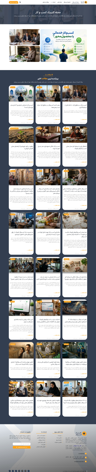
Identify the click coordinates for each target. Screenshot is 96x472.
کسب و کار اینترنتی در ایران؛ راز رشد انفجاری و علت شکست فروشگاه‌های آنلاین (48, 278)
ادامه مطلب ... (83, 119)
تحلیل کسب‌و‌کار (67, 2)
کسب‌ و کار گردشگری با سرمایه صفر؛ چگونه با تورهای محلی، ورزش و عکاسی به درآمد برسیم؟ (21, 191)
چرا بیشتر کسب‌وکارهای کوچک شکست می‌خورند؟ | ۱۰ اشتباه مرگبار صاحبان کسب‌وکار (76, 234)
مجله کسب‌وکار (75, 2)
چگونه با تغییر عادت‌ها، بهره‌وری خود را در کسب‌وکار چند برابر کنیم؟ (48, 402)
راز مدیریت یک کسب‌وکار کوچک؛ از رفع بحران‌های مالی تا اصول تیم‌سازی (22, 233)
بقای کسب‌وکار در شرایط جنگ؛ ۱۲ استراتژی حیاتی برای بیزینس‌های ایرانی (76, 321)
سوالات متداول (46, 2)
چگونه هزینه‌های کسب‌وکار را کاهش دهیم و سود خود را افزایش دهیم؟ (76, 440)
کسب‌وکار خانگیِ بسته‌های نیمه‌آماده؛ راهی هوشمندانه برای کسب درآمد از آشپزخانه (75, 190)
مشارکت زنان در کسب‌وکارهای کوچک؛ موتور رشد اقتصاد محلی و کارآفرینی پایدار (48, 321)
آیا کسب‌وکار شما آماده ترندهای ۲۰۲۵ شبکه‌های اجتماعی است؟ (49, 440)
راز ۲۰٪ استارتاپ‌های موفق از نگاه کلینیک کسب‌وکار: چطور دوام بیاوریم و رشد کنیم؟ (75, 402)
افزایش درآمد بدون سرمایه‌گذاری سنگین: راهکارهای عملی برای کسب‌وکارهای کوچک (21, 402)
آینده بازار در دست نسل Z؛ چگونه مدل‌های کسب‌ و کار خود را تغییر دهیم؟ (22, 278)
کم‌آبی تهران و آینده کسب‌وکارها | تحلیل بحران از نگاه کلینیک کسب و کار (22, 363)
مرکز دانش (59, 2)
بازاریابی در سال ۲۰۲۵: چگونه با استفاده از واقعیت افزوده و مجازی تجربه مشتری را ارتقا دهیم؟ (21, 441)
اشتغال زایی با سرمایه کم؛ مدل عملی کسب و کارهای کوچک (76, 147)
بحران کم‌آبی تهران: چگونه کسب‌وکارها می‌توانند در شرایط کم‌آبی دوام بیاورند (76, 363)
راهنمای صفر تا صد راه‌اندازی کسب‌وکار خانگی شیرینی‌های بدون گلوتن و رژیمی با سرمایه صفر (48, 191)
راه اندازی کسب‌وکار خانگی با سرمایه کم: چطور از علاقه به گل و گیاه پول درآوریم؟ (76, 278)
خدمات (53, 2)
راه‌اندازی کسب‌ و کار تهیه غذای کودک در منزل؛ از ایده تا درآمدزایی (49, 233)
